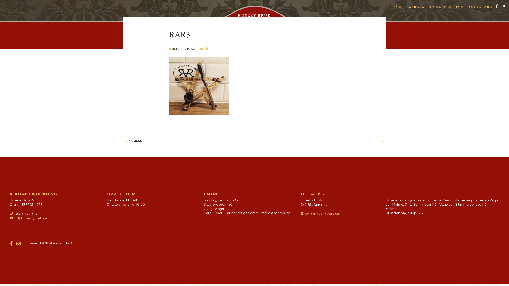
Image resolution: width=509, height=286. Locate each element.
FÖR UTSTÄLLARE (474, 6)
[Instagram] (503, 6)
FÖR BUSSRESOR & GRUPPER (423, 6)
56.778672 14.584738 (322, 214)
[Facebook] (497, 6)
